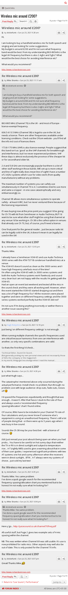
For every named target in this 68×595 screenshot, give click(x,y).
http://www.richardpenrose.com (16, 69)
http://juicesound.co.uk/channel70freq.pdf (34, 526)
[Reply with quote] (59, 33)
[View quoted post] (25, 85)
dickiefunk (11, 32)
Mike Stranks (12, 80)
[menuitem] (65, 3)
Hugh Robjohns (13, 325)
